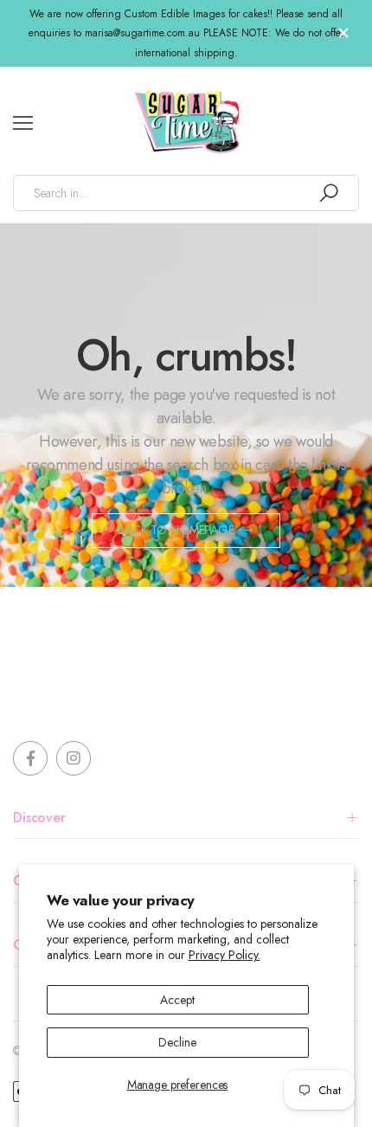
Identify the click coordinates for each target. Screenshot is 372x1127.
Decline (177, 1042)
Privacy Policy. (224, 954)
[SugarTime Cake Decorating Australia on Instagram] (73, 758)
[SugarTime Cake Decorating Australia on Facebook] (30, 758)
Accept (177, 999)
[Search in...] (328, 193)
